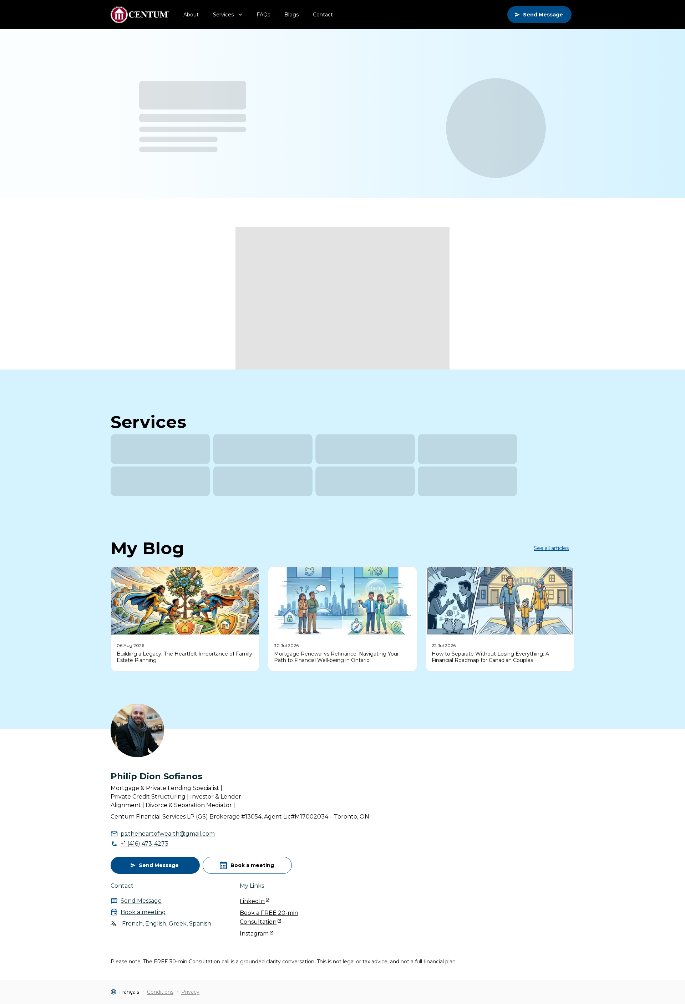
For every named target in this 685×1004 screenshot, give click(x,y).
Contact (323, 14)
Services (223, 14)
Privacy (190, 992)
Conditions (160, 992)
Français (129, 992)
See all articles (551, 548)
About (191, 14)
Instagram (254, 933)
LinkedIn (252, 901)
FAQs (263, 14)
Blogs (291, 14)
